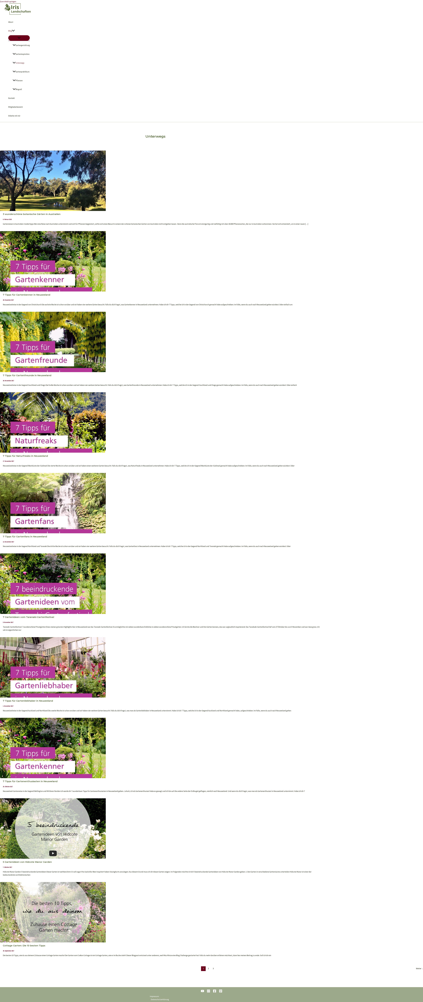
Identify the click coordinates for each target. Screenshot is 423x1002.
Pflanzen (19, 80)
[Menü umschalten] (19, 38)
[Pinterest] (220, 992)
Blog (10, 31)
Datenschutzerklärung (160, 999)
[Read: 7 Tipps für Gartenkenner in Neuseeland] (53, 291)
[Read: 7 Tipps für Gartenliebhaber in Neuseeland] (53, 697)
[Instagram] (208, 992)
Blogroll (19, 89)
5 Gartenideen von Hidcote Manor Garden (27, 862)
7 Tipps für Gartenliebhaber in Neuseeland (28, 701)
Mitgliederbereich (15, 107)
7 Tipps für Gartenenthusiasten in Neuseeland (30, 781)
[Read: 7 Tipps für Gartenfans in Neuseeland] (53, 532)
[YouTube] (202, 992)
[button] (13, 30)
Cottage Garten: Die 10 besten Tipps (24, 945)
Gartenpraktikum (22, 72)
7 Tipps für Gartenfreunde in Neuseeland (27, 375)
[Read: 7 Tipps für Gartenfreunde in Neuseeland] (53, 371)
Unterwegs (20, 63)
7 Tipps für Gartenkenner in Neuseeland (26, 294)
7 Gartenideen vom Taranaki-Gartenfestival (28, 617)
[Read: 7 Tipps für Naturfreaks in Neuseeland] (53, 452)
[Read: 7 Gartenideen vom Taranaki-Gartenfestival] (53, 613)
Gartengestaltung (23, 45)
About (10, 22)
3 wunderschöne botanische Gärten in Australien (31, 214)
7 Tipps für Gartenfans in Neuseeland (25, 536)
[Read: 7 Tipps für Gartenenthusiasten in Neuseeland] (53, 777)
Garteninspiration (22, 54)
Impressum (154, 996)
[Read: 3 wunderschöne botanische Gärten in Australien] (53, 210)
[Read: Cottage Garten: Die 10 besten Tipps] (53, 942)
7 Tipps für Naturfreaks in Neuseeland (25, 456)
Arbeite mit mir (14, 116)
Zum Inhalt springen (8, 1)
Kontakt (11, 98)
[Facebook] (214, 992)
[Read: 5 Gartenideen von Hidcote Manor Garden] (53, 858)
